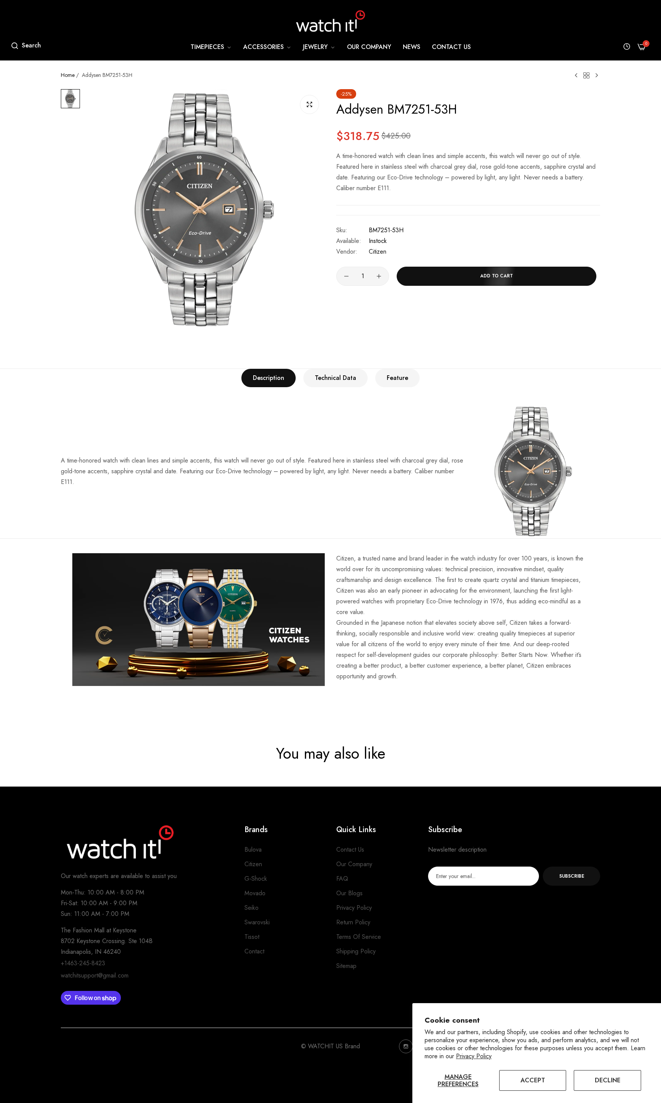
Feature (397, 377)
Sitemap (346, 965)
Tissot (251, 936)
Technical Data (335, 377)
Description (268, 377)
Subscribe (571, 876)
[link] (211, 47)
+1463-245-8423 (83, 963)
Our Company (354, 864)
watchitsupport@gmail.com (95, 975)
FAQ (342, 878)
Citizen (377, 251)
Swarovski (257, 922)
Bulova (253, 849)
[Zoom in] (309, 104)
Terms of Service (358, 936)
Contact (254, 951)
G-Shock (255, 878)
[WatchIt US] (330, 21)
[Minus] (346, 276)
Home (68, 75)
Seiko (251, 907)
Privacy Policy (474, 1056)
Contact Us (350, 849)
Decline (607, 1080)
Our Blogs (349, 893)
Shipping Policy (356, 951)
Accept (533, 1080)
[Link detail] (406, 1046)
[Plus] (379, 276)
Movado (254, 893)
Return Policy (353, 922)
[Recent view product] (627, 46)
